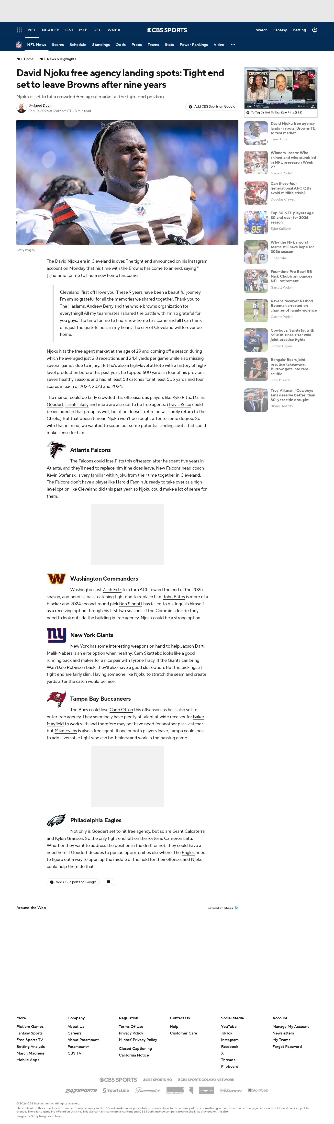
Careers (74, 1033)
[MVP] (206, 1088)
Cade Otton (121, 710)
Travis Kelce (179, 404)
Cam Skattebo (148, 653)
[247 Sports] (81, 1089)
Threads (228, 1059)
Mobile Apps (27, 1059)
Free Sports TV (29, 1039)
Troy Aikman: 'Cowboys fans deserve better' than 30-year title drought (293, 395)
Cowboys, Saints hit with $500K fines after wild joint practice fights (292, 335)
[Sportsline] (116, 1089)
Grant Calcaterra (188, 831)
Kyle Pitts (181, 397)
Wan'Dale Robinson (66, 667)
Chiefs (53, 418)
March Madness (30, 1053)
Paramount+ (78, 1046)
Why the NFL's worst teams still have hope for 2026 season (292, 247)
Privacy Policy (131, 1033)
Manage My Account (290, 1026)
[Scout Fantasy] (231, 1090)
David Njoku (67, 261)
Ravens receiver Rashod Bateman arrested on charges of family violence (294, 306)
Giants (174, 660)
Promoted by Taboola (220, 908)
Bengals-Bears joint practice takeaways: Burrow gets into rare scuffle (289, 366)
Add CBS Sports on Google (214, 106)
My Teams (281, 1039)
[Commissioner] (180, 1088)
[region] (281, 88)
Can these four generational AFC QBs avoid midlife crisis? (291, 188)
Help (174, 1026)
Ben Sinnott (130, 604)
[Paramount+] (148, 1089)
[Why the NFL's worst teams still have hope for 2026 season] (256, 252)
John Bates (174, 597)
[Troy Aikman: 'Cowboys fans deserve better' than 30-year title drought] (256, 400)
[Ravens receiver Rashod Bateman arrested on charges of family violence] (256, 310)
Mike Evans (66, 731)
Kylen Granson (69, 838)
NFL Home (24, 59)
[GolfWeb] (258, 1090)
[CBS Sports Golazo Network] (206, 1079)
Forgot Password (287, 1046)
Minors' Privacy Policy (138, 1039)
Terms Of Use (131, 1026)
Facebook (229, 1046)
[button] (233, 44)
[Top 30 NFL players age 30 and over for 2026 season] (256, 222)
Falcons (85, 461)
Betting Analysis (30, 1046)
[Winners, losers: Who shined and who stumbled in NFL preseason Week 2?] (256, 162)
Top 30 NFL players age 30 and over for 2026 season (292, 218)
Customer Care (183, 1033)
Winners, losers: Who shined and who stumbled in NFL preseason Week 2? (293, 159)
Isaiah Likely (77, 404)
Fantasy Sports (29, 1033)
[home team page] (56, 450)
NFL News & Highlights (57, 59)
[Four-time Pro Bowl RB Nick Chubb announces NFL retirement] (256, 281)
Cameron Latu (178, 838)
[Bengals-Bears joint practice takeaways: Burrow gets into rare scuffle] (256, 369)
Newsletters (283, 1033)
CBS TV (74, 1053)
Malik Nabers (59, 653)
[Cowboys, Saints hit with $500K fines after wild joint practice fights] (256, 340)
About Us (75, 1026)
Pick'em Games (30, 1026)
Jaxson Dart (192, 646)
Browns (136, 268)
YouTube (229, 1026)
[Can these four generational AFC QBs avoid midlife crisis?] (256, 193)
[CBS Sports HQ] (157, 1079)
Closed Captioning (135, 1048)
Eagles (188, 852)
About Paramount (83, 1039)
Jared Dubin (42, 105)
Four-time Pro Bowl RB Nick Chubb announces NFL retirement (291, 276)
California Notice (134, 1055)
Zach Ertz (112, 590)
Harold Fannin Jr (131, 482)
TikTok (226, 1033)
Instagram (230, 1039)
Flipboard (229, 1066)
